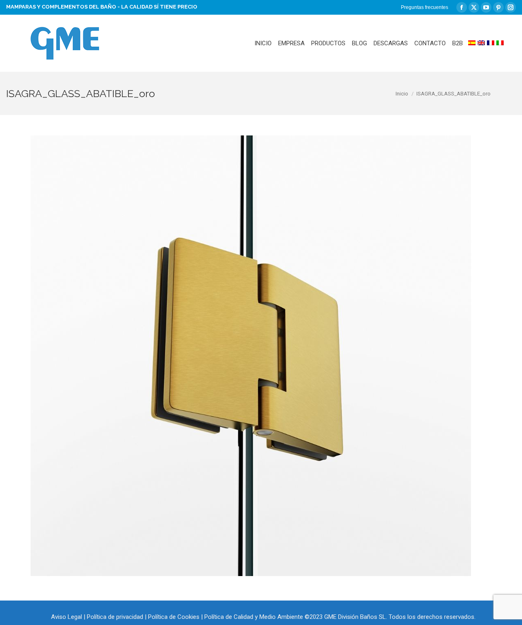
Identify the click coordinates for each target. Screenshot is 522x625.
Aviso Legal (66, 617)
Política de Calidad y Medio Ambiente (253, 617)
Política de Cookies (173, 617)
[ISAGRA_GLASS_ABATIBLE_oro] (251, 355)
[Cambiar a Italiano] (500, 43)
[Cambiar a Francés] (490, 43)
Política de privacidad (115, 617)
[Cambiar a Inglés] (481, 43)
